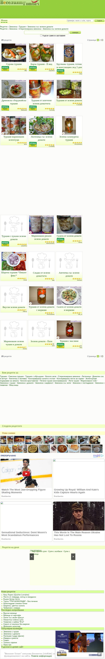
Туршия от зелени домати (69, 100)
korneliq (51, 110)
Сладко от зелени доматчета (41, 274)
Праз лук (7, 645)
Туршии (3, 376)
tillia (25, 70)
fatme (80, 242)
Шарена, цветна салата (14, 606)
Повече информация (41, 655)
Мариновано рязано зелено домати (41, 237)
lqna (25, 144)
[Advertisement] (50, 12)
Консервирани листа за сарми (70, 378)
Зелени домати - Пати (41, 341)
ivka (81, 347)
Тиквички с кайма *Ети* (13, 622)
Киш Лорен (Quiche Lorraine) (16, 595)
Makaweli (24, 110)
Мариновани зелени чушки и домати (14, 343)
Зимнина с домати (25, 383)
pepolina (51, 70)
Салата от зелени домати (69, 235)
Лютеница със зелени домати (41, 138)
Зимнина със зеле (63, 383)
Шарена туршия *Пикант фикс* (13, 274)
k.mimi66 (79, 104)
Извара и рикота (10, 638)
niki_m (80, 314)
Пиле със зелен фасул (13, 617)
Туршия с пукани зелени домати (14, 237)
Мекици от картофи (12, 615)
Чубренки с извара (11, 608)
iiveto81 (79, 280)
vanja (25, 280)
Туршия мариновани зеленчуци (14, 138)
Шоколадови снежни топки (15, 603)
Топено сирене (10, 642)
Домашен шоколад (11, 626)
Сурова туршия (14, 64)
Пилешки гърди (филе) (13, 636)
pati (53, 345)
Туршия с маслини (69, 340)
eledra (25, 348)
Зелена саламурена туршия (69, 138)
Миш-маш (13, 385)
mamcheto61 (50, 243)
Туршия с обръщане (34, 376)
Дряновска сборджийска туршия (14, 102)
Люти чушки (73, 381)
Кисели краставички (29, 381)
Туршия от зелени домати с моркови (41, 308)
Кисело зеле (50, 376)
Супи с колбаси (55, 551)
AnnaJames (78, 144)
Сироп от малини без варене (16, 624)
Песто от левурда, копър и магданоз (19, 597)
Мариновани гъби (89, 381)
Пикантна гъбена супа (13, 620)
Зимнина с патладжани (83, 383)
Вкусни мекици (10, 613)
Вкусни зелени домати (14, 307)
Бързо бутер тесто (11, 599)
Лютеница (86, 376)
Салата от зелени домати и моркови (69, 308)
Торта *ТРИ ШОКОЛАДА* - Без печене (20, 601)
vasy (80, 73)
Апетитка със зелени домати (69, 274)
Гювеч (6, 640)
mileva (25, 311)
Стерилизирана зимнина (69, 376)
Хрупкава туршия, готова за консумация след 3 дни (69, 65)
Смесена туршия (16, 376)
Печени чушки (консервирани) (53, 381)
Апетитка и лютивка (18, 378)
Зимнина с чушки (7, 383)
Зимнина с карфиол (44, 383)
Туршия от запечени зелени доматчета (41, 102)
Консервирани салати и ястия (41, 378)
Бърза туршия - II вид (41, 64)
